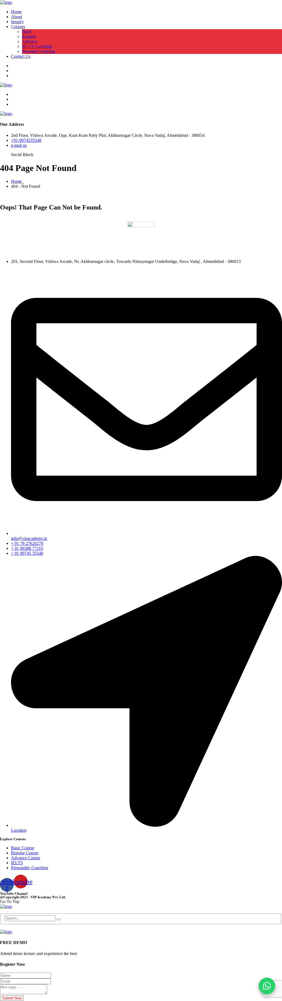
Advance (30, 41)
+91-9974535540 (26, 140)
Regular (29, 36)
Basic (27, 31)
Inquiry (17, 21)
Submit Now (11, 998)
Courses (18, 26)
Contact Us (21, 56)
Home (16, 11)
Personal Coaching (38, 51)
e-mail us (19, 145)
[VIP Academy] (6, 2)
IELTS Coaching (37, 46)
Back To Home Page (18, 219)
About (16, 16)
